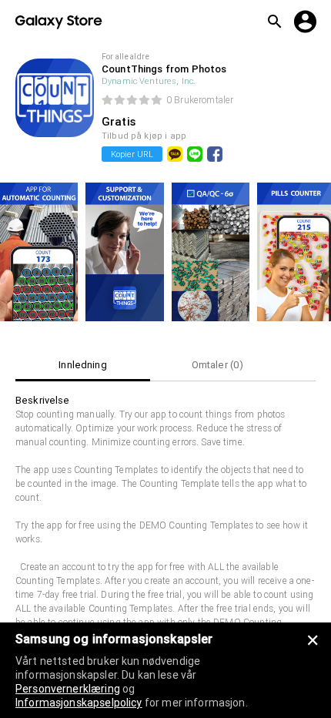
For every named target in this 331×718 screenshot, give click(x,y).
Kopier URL (132, 154)
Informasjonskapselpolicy (78, 703)
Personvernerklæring (67, 689)
